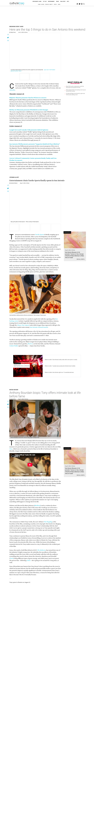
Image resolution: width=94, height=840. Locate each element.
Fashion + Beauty (49, 4)
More (59, 4)
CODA (28, 560)
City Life (44, 1)
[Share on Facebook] (8, 35)
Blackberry (37, 505)
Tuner (11, 558)
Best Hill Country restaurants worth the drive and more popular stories (75, 87)
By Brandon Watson (13, 183)
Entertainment (51, 1)
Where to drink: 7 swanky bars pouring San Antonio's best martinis (60, 366)
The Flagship (48, 522)
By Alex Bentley (12, 399)
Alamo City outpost (23, 325)
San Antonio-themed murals (39, 327)
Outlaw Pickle (13, 346)
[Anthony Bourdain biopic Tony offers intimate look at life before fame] (35, 419)
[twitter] (79, 4)
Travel (57, 1)
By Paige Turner (12, 32)
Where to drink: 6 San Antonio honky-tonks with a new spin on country (61, 359)
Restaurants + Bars (37, 1)
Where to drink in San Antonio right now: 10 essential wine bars (59, 372)
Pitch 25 (30, 344)
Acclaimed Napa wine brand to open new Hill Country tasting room (75, 94)
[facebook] (77, 4)
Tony (10, 449)
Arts (68, 1)
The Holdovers (41, 550)
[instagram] (81, 4)
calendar (12, 90)
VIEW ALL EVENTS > (81, 259)
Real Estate (62, 1)
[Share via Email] (8, 41)
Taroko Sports (39, 234)
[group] (24, 76)
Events (55, 4)
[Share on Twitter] (8, 38)
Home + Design (41, 4)
